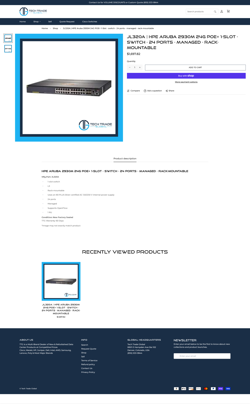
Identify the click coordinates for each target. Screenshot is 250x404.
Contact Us (86, 368)
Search (84, 345)
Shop (36, 21)
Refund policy (88, 364)
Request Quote (88, 349)
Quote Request (67, 21)
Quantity (131, 61)
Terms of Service (89, 360)
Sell (50, 21)
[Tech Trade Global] (33, 11)
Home (23, 21)
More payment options (186, 82)
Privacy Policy (88, 372)
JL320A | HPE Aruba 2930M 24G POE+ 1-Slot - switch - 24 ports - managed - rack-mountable (61, 309)
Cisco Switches (89, 21)
